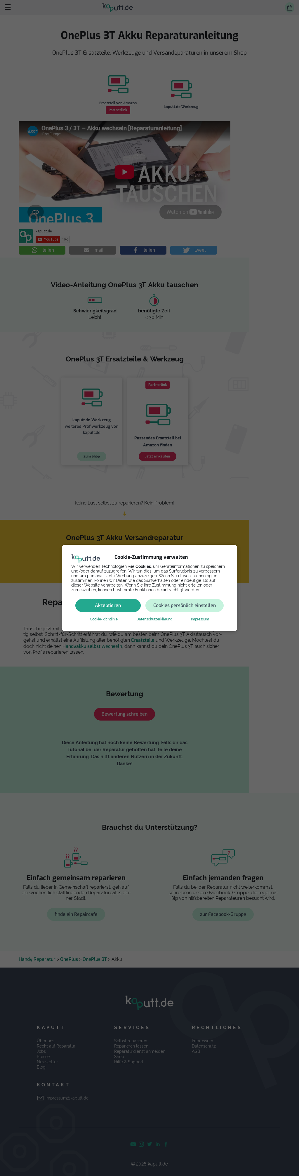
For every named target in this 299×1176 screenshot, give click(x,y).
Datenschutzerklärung (154, 619)
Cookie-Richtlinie (104, 619)
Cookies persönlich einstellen (184, 605)
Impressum (200, 619)
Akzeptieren (108, 605)
